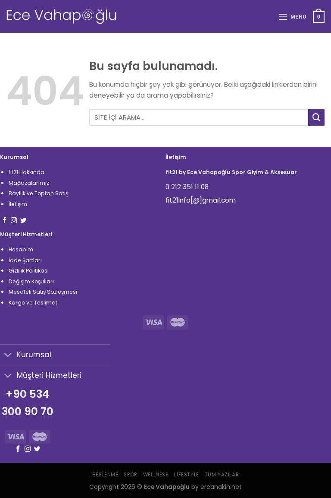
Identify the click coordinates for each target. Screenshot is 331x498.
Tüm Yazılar (222, 474)
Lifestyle (186, 474)
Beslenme (105, 474)
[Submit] (316, 117)
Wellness (156, 474)
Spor (130, 474)
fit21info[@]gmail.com (201, 200)
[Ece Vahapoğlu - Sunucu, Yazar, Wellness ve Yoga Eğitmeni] (61, 17)
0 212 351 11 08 (187, 186)
